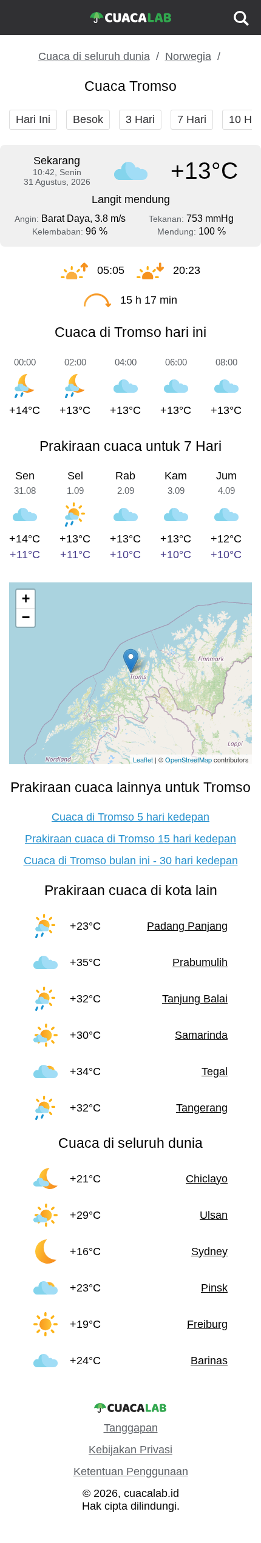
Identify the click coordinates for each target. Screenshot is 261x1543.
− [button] (26, 617)
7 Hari (191, 119)
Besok (88, 119)
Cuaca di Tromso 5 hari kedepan (130, 817)
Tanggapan (131, 1428)
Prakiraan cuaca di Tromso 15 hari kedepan (130, 839)
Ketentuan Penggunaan (130, 1471)
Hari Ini (33, 119)
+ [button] (26, 598)
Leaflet (143, 759)
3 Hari (140, 119)
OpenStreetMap (188, 759)
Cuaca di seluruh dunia (94, 56)
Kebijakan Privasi (130, 1450)
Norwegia (188, 56)
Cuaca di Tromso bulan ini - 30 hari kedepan (131, 861)
